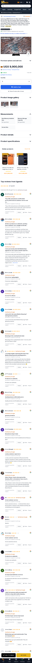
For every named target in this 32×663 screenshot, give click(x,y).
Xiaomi (24, 9)
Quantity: (3, 77)
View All (27, 149)
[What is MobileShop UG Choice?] (11, 29)
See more (15, 262)
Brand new (8, 26)
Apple (3, 9)
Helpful (19, 212)
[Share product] (28, 53)
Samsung (10, 9)
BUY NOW (23, 655)
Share (25, 212)
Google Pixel (17, 9)
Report (29, 212)
